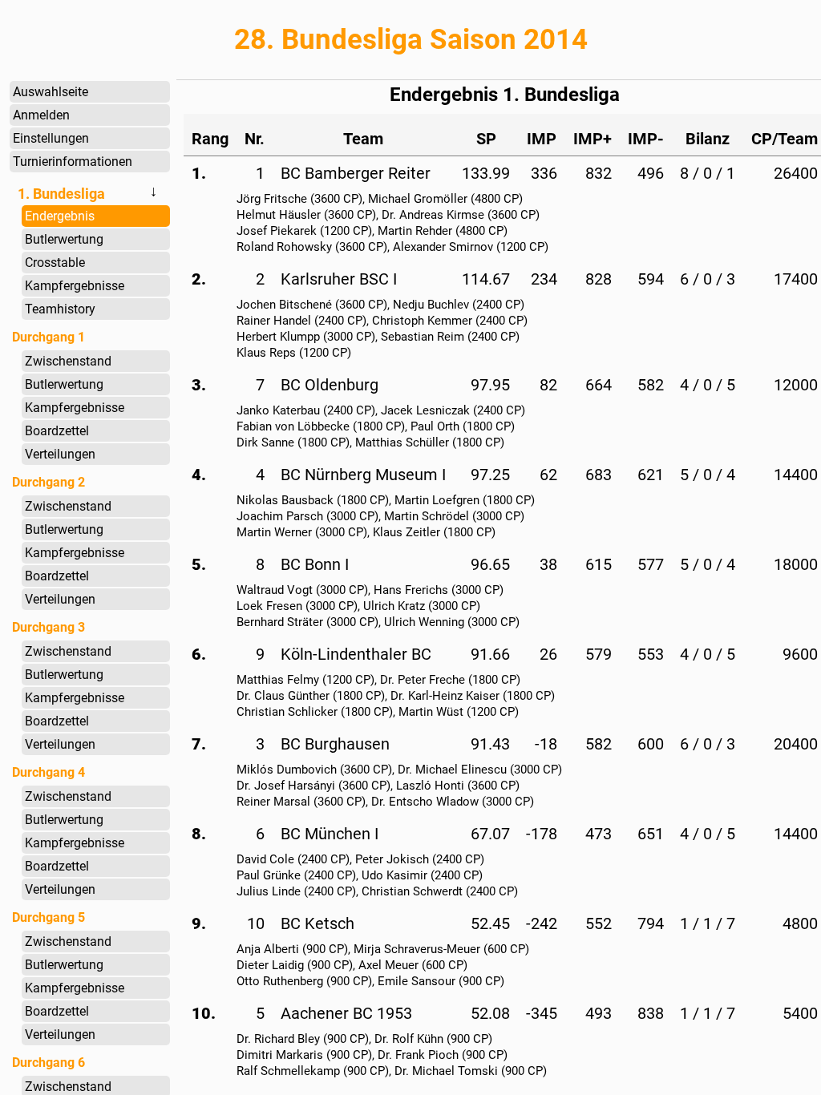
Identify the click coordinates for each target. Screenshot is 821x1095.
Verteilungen (60, 454)
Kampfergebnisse (74, 285)
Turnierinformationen (72, 161)
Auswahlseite (50, 91)
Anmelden (41, 115)
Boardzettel (57, 430)
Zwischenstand (68, 361)
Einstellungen (51, 138)
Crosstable (55, 262)
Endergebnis (60, 216)
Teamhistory (60, 309)
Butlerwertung (64, 239)
